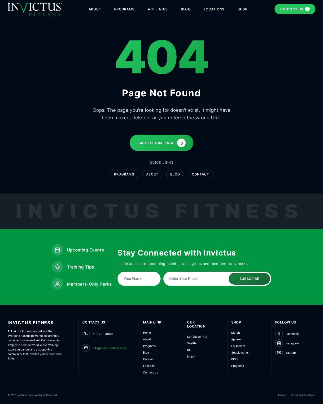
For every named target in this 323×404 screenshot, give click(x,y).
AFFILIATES (158, 9)
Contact (200, 174)
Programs (124, 174)
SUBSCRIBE (249, 279)
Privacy (282, 395)
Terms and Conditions (303, 395)
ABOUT (95, 9)
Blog (175, 174)
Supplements (240, 352)
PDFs (234, 359)
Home (147, 332)
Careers (148, 359)
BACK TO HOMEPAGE (155, 143)
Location (149, 366)
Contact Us (150, 372)
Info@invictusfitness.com (109, 348)
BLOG (186, 9)
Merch (235, 332)
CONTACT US (291, 9)
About (152, 174)
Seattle (191, 343)
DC (189, 350)
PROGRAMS (124, 9)
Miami (191, 356)
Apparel (236, 339)
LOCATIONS (214, 9)
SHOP (243, 9)
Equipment (238, 346)
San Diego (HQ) (197, 336)
